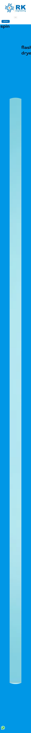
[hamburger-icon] (15, 17)
